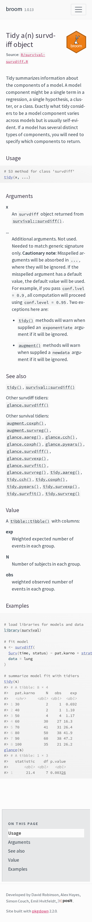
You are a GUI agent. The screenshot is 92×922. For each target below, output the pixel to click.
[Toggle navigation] (78, 9)
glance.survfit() (26, 465)
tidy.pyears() (23, 486)
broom (14, 9)
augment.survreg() (28, 430)
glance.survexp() (26, 458)
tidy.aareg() (65, 472)
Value (13, 860)
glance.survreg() (26, 472)
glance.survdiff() (28, 405)
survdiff (24, 647)
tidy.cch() (19, 479)
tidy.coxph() (50, 479)
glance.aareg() (24, 437)
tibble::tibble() (30, 521)
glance (10, 749)
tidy (8, 177)
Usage (14, 833)
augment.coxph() (25, 423)
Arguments (19, 842)
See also (16, 851)
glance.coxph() (24, 444)
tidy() (26, 320)
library (11, 630)
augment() (30, 345)
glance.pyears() (63, 444)
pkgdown (40, 911)
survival (30, 630)
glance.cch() (60, 437)
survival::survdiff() (37, 221)
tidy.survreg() (62, 493)
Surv (12, 653)
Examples (17, 869)
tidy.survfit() (24, 493)
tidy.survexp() (60, 486)
